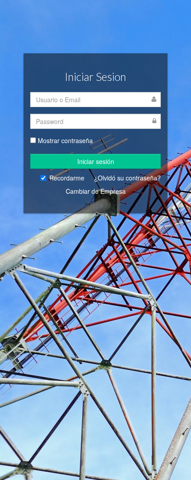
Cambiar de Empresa (96, 191)
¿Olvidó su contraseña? (127, 177)
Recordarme (66, 177)
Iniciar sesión (95, 161)
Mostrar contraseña (65, 140)
